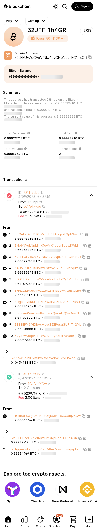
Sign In (85, 6)
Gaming (33, 21)
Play (9, 21)
